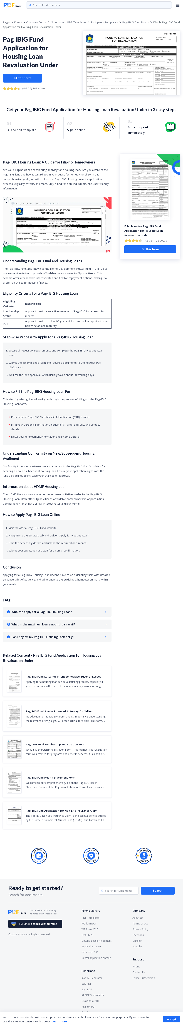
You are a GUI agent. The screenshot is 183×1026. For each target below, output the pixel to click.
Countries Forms (36, 22)
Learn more (59, 1021)
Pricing (136, 966)
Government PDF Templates (68, 22)
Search (157, 891)
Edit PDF (86, 983)
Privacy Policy (140, 929)
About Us (137, 917)
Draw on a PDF (90, 1001)
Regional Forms (12, 22)
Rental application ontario (96, 958)
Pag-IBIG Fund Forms (135, 22)
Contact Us (138, 972)
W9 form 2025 (89, 929)
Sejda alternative (91, 946)
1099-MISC (87, 935)
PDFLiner (38, 924)
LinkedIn (137, 940)
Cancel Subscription (143, 978)
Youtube (137, 946)
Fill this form (22, 78)
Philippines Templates (104, 22)
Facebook (138, 935)
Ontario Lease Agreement (96, 940)
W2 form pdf (88, 923)
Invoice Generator (91, 978)
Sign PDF (86, 989)
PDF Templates (90, 917)
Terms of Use (140, 923)
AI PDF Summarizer (92, 995)
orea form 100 (89, 952)
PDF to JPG (88, 1006)
